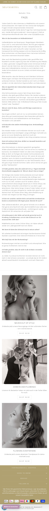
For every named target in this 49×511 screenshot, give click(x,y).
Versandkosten (41, 489)
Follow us (24, 483)
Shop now (24, 397)
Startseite (22, 13)
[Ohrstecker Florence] (24, 361)
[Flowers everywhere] (24, 425)
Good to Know (24, 473)
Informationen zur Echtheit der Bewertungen (21, 508)
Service (24, 478)
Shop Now (24, 333)
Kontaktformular (38, 34)
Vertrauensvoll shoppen (24, 467)
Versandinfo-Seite (27, 495)
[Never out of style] (24, 297)
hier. (22, 149)
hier (25, 246)
